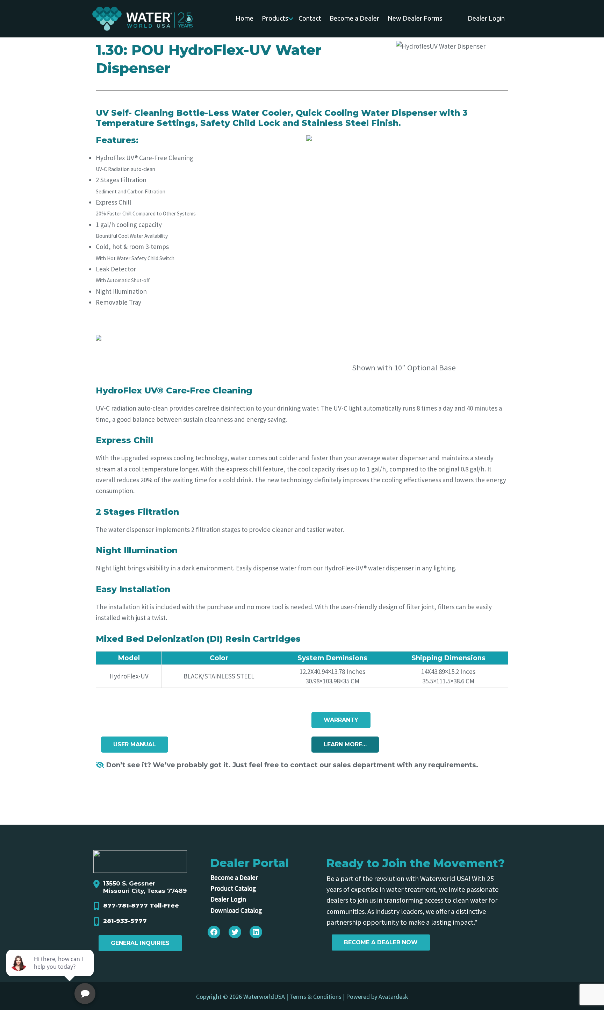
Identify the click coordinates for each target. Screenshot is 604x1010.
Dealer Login (228, 899)
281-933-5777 (125, 920)
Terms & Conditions (315, 997)
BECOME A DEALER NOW (381, 942)
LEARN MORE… (345, 744)
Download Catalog (236, 910)
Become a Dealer (234, 877)
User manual (134, 744)
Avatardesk (393, 997)
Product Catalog (233, 888)
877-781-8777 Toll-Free (141, 905)
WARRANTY (341, 720)
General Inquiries (140, 943)
